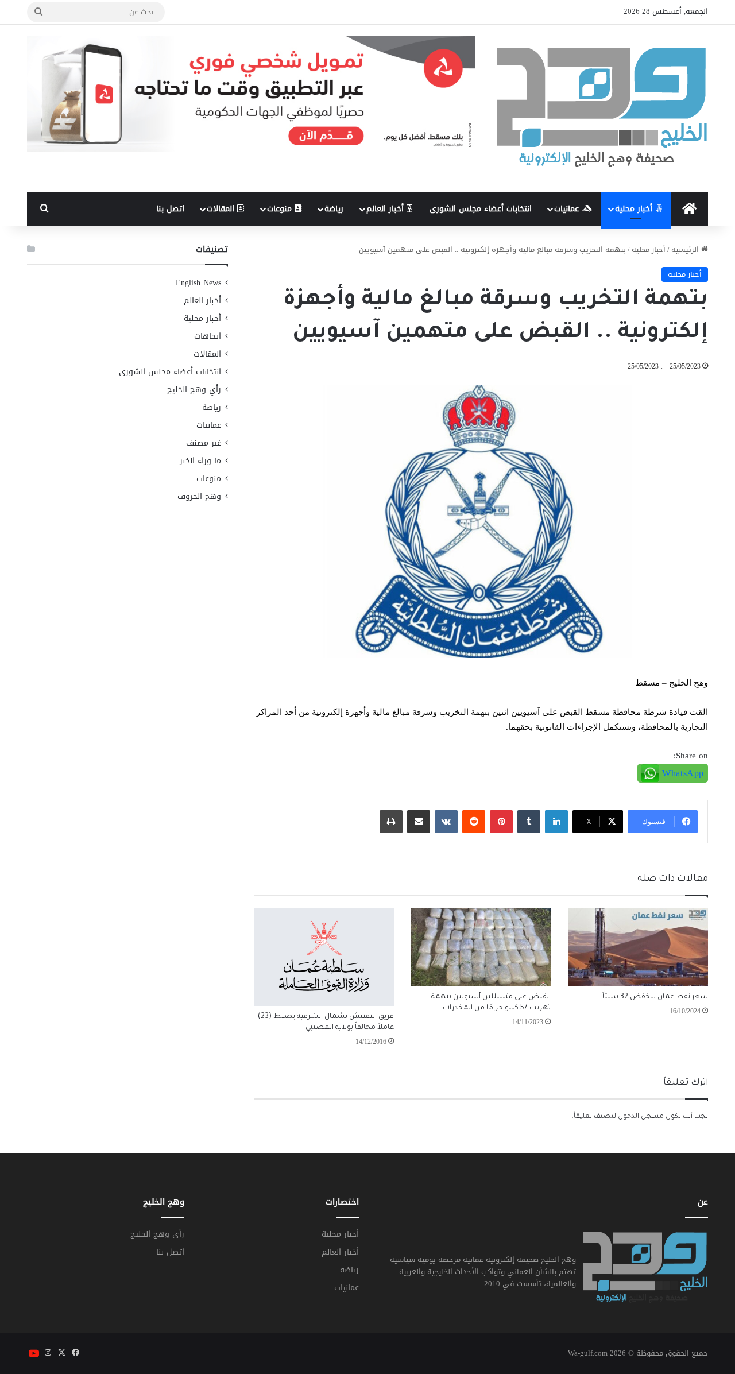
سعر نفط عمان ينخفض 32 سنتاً (655, 997)
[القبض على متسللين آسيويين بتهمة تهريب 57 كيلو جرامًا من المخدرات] (481, 947)
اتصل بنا (170, 208)
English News (198, 283)
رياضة (333, 208)
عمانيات (568, 208)
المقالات (222, 208)
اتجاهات (207, 336)
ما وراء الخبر (200, 461)
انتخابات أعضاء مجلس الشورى (481, 208)
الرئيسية (686, 249)
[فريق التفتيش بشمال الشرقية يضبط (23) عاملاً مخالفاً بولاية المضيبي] (324, 957)
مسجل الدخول (641, 1117)
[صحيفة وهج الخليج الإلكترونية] (602, 108)
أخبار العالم (386, 208)
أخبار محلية (635, 208)
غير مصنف (203, 443)
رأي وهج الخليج (194, 390)
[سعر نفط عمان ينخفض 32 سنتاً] (638, 947)
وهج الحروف (199, 496)
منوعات (281, 208)
